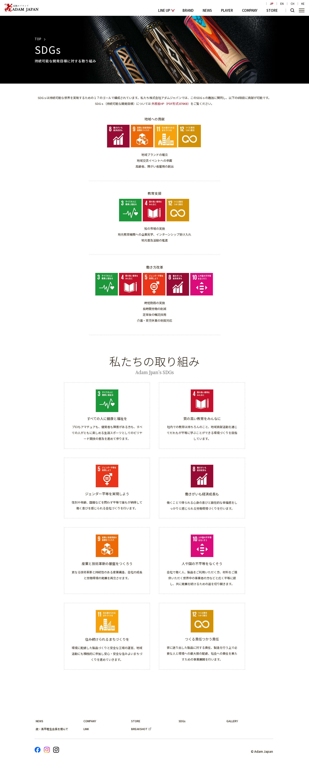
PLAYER (227, 10)
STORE (272, 10)
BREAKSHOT (139, 729)
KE (302, 3)
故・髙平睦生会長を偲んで (52, 729)
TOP (38, 39)
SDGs (182, 721)
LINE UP (164, 10)
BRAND (188, 10)
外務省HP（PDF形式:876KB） (171, 103)
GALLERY (232, 721)
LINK (86, 729)
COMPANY (249, 10)
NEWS (207, 10)
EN (282, 3)
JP (271, 3)
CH (292, 3)
